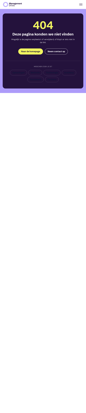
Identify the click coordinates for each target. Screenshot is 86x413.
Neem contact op (56, 51)
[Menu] (80, 4)
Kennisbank (35, 79)
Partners (51, 79)
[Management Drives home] (12, 4)
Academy (69, 72)
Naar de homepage (30, 51)
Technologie (52, 72)
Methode (35, 72)
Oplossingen (18, 72)
